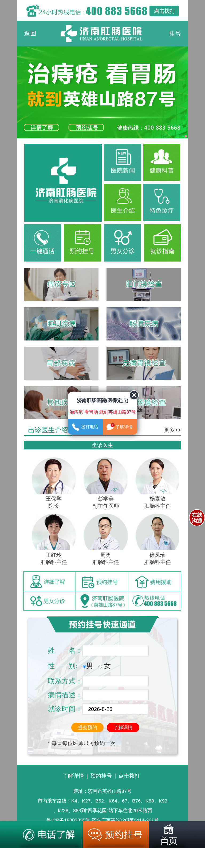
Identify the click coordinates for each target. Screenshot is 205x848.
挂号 (175, 33)
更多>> (172, 430)
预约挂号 (101, 776)
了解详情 (123, 727)
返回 (30, 33)
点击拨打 (129, 776)
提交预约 (87, 727)
